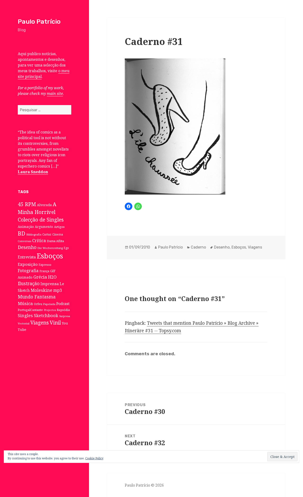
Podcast (63, 303)
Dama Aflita (55, 241)
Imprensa (49, 283)
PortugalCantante (30, 310)
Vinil (55, 322)
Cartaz (46, 234)
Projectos (50, 310)
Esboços (50, 256)
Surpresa (64, 316)
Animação (26, 226)
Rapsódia (63, 310)
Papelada (49, 304)
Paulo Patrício (39, 21)
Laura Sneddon (33, 171)
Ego (66, 248)
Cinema (57, 234)
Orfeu (38, 304)
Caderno (198, 247)
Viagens (39, 322)
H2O (52, 277)
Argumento (44, 226)
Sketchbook (46, 315)
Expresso (45, 264)
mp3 (57, 290)
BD (21, 233)
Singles (25, 315)
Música (25, 303)
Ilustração (29, 283)
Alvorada (44, 205)
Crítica (39, 240)
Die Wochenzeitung (50, 248)
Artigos (59, 227)
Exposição (28, 264)
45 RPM (27, 204)
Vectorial (23, 323)
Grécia (40, 277)
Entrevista (27, 257)
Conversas (24, 241)
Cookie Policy (94, 458)
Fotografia (28, 270)
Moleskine (41, 290)
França (44, 271)
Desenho (27, 247)
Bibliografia (33, 234)
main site (55, 93)
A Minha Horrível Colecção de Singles (41, 212)
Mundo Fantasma (37, 297)
